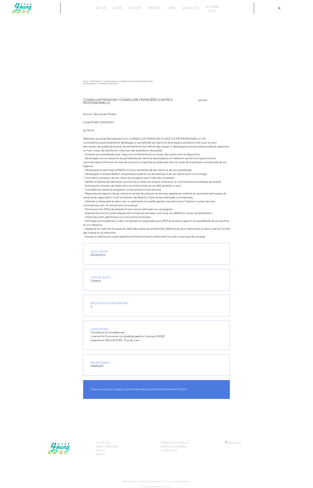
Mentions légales (130, 481)
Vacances (190, 8)
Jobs (171, 8)
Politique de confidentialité (150, 481)
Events (135, 8)
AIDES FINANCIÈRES (107, 446)
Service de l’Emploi (104, 114)
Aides (117, 8)
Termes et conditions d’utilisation (176, 481)
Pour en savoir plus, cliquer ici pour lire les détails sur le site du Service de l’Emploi (139, 389)
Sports (154, 8)
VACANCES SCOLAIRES (174, 446)
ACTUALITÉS (103, 442)
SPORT (100, 454)
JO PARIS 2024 (169, 450)
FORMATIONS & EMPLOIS (175, 442)
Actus (101, 8)
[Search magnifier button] (279, 8)
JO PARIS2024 (211, 9)
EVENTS (100, 450)
